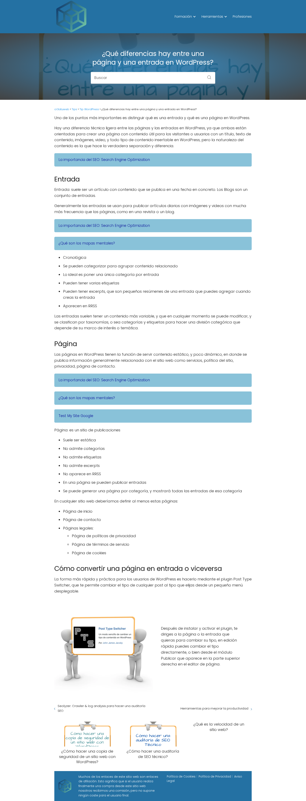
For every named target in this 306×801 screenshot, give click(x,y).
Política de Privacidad (215, 776)
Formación (183, 16)
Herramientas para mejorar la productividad (214, 708)
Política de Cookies (181, 776)
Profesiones (242, 16)
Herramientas (212, 16)
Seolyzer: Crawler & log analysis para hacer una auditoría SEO (101, 708)
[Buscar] (208, 76)
